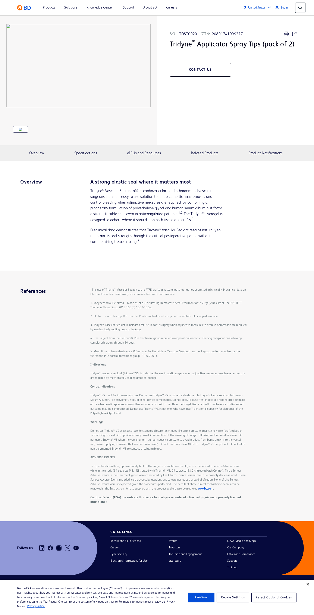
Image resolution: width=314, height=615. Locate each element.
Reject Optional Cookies (274, 597)
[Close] (308, 584)
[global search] (300, 8)
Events (173, 540)
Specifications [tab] (85, 153)
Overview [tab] (36, 153)
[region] (157, 597)
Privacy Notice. (36, 606)
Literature (175, 560)
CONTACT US (200, 69)
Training (232, 567)
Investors (174, 547)
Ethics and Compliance (241, 554)
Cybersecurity (118, 554)
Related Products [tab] (204, 153)
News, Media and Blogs (241, 540)
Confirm (201, 597)
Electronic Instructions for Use (129, 560)
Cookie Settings (233, 597)
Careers (115, 547)
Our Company (235, 547)
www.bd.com (205, 488)
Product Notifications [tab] (266, 153)
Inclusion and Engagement (185, 554)
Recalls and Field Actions (125, 540)
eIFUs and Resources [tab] (144, 153)
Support (232, 560)
